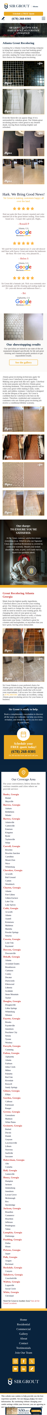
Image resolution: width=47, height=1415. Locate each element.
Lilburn (8, 1146)
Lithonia (8, 987)
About (23, 1338)
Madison (8, 1119)
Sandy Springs (11, 1087)
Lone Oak (9, 943)
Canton (8, 881)
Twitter (32, 1361)
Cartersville (10, 826)
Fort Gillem (10, 894)
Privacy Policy (29, 1399)
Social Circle (10, 1289)
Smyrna (8, 936)
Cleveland (9, 1296)
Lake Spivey (10, 905)
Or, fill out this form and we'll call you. (23, 755)
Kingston (9, 832)
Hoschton (9, 1219)
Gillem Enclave (11, 898)
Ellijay (8, 1094)
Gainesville (9, 1174)
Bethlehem (9, 812)
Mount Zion (10, 860)
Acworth (9, 874)
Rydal (7, 836)
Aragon (8, 1261)
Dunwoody (10, 981)
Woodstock (9, 884)
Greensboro (10, 1115)
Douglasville (10, 1005)
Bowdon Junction (12, 853)
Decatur (8, 977)
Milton (8, 1070)
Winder (8, 815)
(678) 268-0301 (21, 18)
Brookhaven (10, 967)
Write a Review (3, 18)
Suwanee (9, 1156)
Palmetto (8, 1074)
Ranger (8, 1108)
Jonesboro (9, 1029)
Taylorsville (10, 839)
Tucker (8, 998)
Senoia (8, 1036)
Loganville (9, 1285)
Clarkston (9, 970)
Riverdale (9, 1080)
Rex (7, 1201)
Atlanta (8, 891)
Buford (8, 1129)
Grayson (8, 1139)
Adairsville (9, 822)
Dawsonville (10, 953)
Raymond (9, 946)
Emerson (9, 829)
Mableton (9, 925)
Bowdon (8, 850)
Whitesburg (10, 867)
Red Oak (9, 1077)
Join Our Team (23, 1352)
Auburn (8, 808)
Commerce (9, 1215)
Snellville (9, 1153)
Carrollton (9, 857)
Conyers (8, 1271)
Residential (23, 1324)
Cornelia (8, 1167)
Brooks (8, 1022)
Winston (8, 1015)
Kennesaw (9, 922)
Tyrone (8, 1039)
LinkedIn (24, 1369)
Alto (7, 1163)
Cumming (9, 1050)
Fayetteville (10, 1025)
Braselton (9, 1212)
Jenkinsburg (10, 1188)
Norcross (9, 1150)
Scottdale (9, 991)
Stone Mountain (11, 994)
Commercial (23, 1329)
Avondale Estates (12, 964)
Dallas (7, 1243)
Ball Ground (10, 877)
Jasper (7, 1254)
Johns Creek (10, 1067)
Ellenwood (9, 984)
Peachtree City (11, 1032)
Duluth (8, 1136)
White (7, 843)
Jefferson (9, 1222)
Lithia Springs (11, 1008)
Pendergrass (10, 1225)
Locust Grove (11, 1195)
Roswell (8, 1084)
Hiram (7, 1246)
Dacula (8, 1133)
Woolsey (8, 1042)
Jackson (8, 1184)
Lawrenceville (11, 1143)
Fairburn (8, 1063)
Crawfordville (11, 1278)
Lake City (9, 901)
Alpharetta (9, 1057)
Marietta (8, 929)
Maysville (9, 801)
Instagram (15, 1361)
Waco (7, 863)
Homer (8, 798)
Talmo (7, 1229)
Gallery (23, 1333)
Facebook (24, 1361)
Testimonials (23, 1348)
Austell (8, 919)
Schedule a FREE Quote (23, 14)
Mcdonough (10, 1198)
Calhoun (8, 1101)
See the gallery (23, 362)
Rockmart (9, 1264)
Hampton (9, 1181)
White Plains (10, 1122)
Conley (8, 974)
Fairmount (9, 1105)
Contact (23, 1343)
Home (23, 1319)
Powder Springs (11, 932)
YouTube (15, 1369)
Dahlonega (9, 1236)
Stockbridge (10, 1205)
